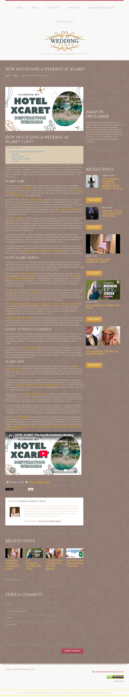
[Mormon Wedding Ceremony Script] (13, 553)
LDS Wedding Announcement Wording (77, 563)
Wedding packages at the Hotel (17, 318)
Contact (73, 7)
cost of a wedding (16, 218)
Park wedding (25, 188)
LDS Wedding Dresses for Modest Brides (54, 564)
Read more (94, 200)
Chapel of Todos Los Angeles (20, 159)
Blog (34, 7)
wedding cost (34, 292)
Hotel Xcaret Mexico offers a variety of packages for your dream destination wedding (42, 304)
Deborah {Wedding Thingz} (39, 482)
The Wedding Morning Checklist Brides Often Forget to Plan (112, 183)
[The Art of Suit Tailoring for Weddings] (92, 213)
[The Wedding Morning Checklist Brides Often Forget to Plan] (92, 181)
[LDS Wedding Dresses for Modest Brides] (54, 553)
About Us (53, 7)
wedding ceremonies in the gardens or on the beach (39, 385)
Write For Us (64, 21)
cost (14, 290)
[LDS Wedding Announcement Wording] (74, 553)
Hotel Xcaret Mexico (18, 156)
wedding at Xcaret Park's (34, 394)
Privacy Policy (119, 681)
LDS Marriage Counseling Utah (33, 564)
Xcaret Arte (15, 161)
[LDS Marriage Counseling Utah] (34, 553)
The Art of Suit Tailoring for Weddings (112, 214)
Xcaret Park (15, 154)
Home (18, 7)
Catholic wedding (36, 200)
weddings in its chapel (68, 209)
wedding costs (32, 348)
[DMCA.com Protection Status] (115, 677)
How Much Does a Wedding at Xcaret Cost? (28, 152)
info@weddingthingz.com (110, 672)
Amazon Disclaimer (101, 7)
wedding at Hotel (26, 274)
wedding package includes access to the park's (43, 251)
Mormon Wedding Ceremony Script (12, 564)
